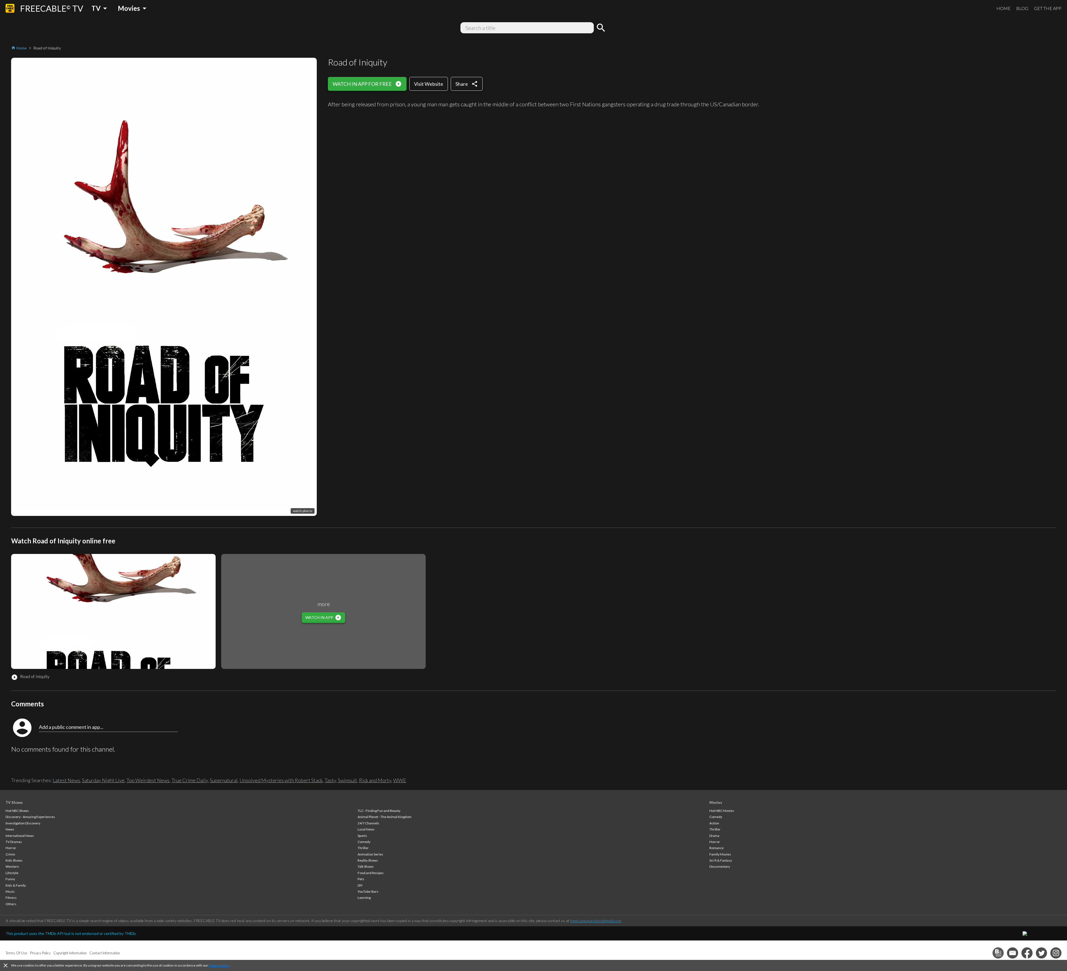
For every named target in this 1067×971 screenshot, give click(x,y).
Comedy (364, 842)
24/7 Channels (368, 823)
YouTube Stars (368, 891)
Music (10, 891)
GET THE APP (1047, 8)
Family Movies (720, 854)
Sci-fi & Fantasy (720, 860)
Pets (361, 879)
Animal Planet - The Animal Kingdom (385, 817)
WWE (399, 780)
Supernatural (224, 780)
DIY (360, 885)
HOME (1003, 8)
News (10, 829)
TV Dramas (14, 842)
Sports (362, 836)
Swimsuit (347, 780)
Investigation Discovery (23, 823)
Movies (715, 802)
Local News (366, 829)
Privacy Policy (219, 965)
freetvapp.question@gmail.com (595, 920)
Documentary (719, 866)
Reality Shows (368, 860)
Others (11, 904)
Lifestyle (12, 873)
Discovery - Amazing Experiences (30, 817)
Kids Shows (14, 860)
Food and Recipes (371, 873)
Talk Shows (366, 866)
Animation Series (370, 854)
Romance (716, 848)
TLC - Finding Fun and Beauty (379, 811)
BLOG (1022, 8)
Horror (11, 848)
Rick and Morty (375, 780)
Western (12, 866)
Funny (10, 879)
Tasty (330, 780)
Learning (364, 897)
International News (20, 836)
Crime (10, 854)
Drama (714, 836)
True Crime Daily (189, 780)
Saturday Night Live (103, 780)
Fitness (11, 897)
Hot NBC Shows (17, 811)
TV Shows (14, 802)
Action (714, 823)
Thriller (363, 848)
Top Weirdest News (147, 780)
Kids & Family (16, 885)
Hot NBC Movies (721, 811)
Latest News (66, 780)
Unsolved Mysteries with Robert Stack (281, 780)
